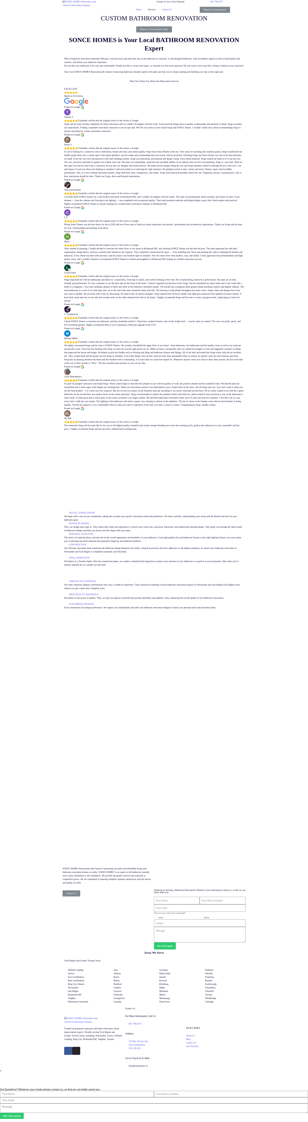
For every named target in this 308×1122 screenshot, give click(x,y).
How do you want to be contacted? (169, 913)
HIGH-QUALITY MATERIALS (84, 594)
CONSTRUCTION (77, 544)
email (160, 917)
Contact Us (167, 9)
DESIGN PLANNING (79, 523)
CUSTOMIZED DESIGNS (81, 604)
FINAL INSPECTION (79, 558)
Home (138, 9)
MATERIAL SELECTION (81, 534)
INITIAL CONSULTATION (82, 513)
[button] (154, 513)
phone (206, 917)
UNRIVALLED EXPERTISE (82, 581)
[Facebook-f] (68, 1051)
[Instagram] (76, 1051)
